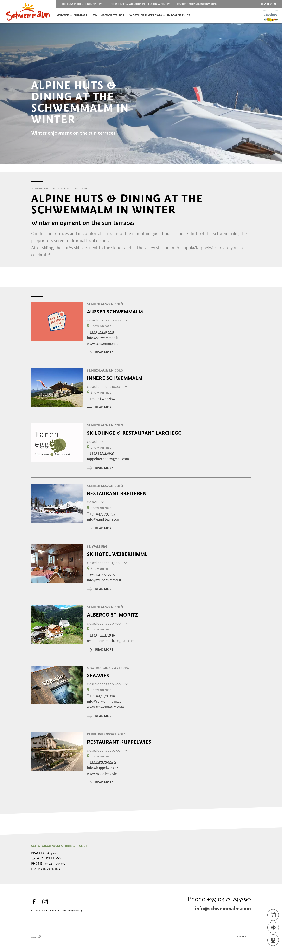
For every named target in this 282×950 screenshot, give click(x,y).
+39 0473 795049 (48, 869)
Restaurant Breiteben (117, 493)
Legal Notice (39, 911)
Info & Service (178, 15)
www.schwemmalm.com (105, 707)
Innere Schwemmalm (114, 378)
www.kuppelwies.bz (102, 774)
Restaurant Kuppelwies (119, 742)
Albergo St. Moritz (112, 615)
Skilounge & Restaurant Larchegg (134, 433)
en (274, 4)
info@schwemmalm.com (223, 908)
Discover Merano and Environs (197, 4)
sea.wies (98, 675)
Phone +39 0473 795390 (219, 899)
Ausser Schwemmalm (115, 311)
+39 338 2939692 (102, 398)
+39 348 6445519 (102, 635)
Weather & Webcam (145, 15)
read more (104, 352)
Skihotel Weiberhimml (117, 554)
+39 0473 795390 (102, 696)
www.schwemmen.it (102, 344)
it (268, 4)
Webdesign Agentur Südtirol (36, 937)
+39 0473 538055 (102, 574)
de (261, 4)
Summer (81, 15)
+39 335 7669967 (102, 453)
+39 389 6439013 (102, 332)
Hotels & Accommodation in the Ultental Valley (139, 4)
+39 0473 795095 (102, 514)
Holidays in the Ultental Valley (82, 4)
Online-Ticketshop (108, 15)
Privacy (54, 911)
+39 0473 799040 (103, 762)
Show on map (101, 326)
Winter (63, 15)
